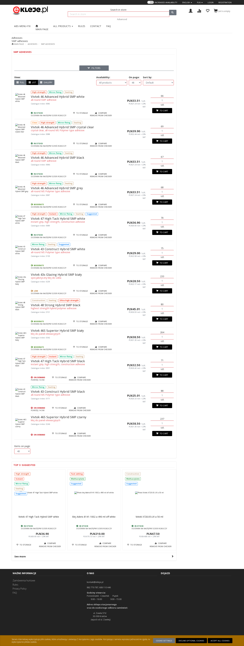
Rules (15, 584)
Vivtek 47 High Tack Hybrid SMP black (58, 361)
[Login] (191, 10)
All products (62, 26)
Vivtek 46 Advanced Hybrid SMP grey (57, 188)
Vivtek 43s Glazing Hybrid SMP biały (56, 275)
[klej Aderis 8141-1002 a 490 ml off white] (94, 492)
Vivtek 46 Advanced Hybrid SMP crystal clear (62, 127)
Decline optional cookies (191, 640)
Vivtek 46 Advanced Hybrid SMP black (57, 158)
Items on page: (22, 446)
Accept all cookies (220, 640)
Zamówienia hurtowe (24, 580)
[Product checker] (199, 10)
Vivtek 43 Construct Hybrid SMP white (58, 249)
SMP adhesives (48, 44)
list (34, 82)
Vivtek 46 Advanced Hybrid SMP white (57, 97)
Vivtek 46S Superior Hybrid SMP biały (57, 331)
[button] (187, 2)
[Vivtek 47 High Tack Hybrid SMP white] (39, 492)
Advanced (122, 19)
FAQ (15, 592)
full (21, 82)
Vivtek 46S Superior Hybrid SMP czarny (58, 417)
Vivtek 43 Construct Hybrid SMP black (58, 391)
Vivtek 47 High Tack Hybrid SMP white (58, 219)
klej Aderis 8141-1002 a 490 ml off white (94, 516)
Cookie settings (164, 640)
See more (20, 556)
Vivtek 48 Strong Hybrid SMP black (55, 305)
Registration (225, 2)
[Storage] (207, 10)
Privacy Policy (19, 588)
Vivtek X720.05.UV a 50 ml (149, 516)
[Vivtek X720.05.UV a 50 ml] (149, 492)
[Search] (172, 12)
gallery (47, 82)
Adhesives (32, 44)
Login (210, 2)
